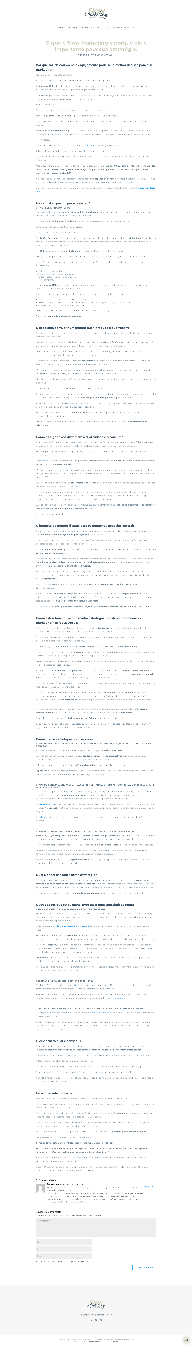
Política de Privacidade (119, 1339)
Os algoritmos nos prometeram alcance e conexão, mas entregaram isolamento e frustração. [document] (82, 1098)
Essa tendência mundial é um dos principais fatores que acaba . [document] (95, 507)
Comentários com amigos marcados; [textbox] (56, 274)
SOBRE (61, 28)
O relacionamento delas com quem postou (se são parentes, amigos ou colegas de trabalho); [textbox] (84, 302)
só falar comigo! (117, 998)
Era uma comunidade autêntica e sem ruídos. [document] (59, 227)
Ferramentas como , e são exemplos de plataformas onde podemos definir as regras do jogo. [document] (95, 928)
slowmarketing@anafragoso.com (96, 1315)
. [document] (95, 67)
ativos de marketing (102, 1013)
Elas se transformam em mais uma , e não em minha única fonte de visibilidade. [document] (90, 893)
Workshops (87, 28)
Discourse (61, 926)
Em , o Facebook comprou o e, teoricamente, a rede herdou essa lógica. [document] (79, 251)
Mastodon (72, 926)
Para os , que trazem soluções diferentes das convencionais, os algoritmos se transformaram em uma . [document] (96, 551)
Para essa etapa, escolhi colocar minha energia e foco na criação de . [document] (79, 750)
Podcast (129, 28)
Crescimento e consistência (96, 55)
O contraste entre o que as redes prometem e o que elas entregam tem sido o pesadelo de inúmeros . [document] (95, 190)
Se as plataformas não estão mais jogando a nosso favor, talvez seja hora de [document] (91, 1131)
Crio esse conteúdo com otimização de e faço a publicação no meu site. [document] (83, 765)
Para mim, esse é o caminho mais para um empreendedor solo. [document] (81, 718)
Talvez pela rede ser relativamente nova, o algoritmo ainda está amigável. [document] (73, 151)
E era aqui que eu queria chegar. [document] (52, 514)
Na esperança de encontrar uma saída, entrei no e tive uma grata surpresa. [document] (77, 145)
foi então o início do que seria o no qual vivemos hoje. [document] (73, 310)
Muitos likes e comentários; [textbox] (51, 271)
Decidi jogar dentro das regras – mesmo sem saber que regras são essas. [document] (72, 110)
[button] (186, 1340)
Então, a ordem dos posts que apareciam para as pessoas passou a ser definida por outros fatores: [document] (85, 294)
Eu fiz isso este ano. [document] (45, 104)
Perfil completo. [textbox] (46, 280)
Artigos (101, 28)
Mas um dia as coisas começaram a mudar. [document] (57, 232)
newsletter (45, 804)
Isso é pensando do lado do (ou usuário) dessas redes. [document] (69, 388)
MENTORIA (72, 28)
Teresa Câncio (53, 1184)
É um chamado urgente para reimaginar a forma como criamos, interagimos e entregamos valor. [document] (84, 1072)
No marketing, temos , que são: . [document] (87, 646)
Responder (148, 1186)
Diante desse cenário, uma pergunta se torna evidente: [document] (63, 1137)
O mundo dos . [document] (58, 316)
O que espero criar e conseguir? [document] (59, 1041)
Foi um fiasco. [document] (43, 140)
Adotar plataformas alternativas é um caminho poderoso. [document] (64, 1061)
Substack (84, 926)
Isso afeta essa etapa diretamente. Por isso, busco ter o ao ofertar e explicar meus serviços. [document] (94, 845)
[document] (96, 76)
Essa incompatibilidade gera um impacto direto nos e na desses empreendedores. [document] (87, 586)
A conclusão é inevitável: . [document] (93, 606)
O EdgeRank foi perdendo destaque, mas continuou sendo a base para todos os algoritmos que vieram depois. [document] (91, 256)
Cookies (130, 1339)
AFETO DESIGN (93, 1342)
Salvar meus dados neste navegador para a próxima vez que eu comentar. (66, 1261)
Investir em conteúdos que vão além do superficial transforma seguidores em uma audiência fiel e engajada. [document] (90, 1066)
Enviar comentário (144, 1267)
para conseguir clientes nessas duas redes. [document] (76, 116)
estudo (46, 461)
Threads (89, 145)
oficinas (43, 817)
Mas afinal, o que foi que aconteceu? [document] (63, 203)
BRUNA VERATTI (112, 1342)
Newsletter (115, 28)
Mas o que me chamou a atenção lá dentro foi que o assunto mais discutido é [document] (95, 169)
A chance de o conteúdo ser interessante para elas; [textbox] (63, 299)
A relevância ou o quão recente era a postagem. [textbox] (62, 305)
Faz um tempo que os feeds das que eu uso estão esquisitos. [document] (73, 80)
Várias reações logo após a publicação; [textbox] (57, 277)
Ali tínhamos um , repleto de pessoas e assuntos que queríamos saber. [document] (83, 221)
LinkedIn (79, 985)
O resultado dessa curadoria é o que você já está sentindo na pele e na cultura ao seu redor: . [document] (91, 423)
